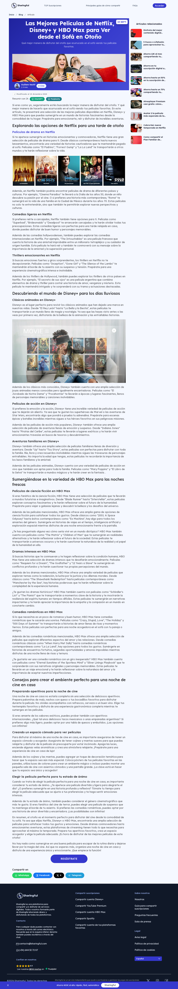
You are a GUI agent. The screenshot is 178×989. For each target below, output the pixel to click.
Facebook (44, 875)
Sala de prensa (143, 921)
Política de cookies (145, 949)
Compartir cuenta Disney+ (89, 899)
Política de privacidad (147, 943)
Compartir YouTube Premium (90, 905)
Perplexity (55, 99)
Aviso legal (140, 937)
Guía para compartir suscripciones (146, 907)
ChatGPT (38, 99)
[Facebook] (166, 981)
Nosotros (139, 899)
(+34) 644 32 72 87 (28, 950)
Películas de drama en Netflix (33, 132)
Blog (21, 14)
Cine (42, 86)
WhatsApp (23, 875)
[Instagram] (157, 981)
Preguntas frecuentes (146, 915)
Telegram (76, 875)
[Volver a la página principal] (20, 5)
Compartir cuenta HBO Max (90, 912)
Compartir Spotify (84, 918)
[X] (148, 981)
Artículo (30, 14)
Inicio (11, 14)
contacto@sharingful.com (33, 943)
